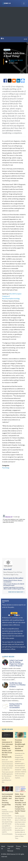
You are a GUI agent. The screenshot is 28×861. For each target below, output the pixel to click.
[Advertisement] (14, 22)
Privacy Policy (18, 847)
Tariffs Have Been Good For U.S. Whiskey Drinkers (17, 685)
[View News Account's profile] (6, 62)
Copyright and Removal (10, 848)
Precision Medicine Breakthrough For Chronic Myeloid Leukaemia (20, 745)
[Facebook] (2, 38)
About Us (3, 847)
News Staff (14, 60)
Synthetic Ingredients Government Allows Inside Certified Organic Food (13, 588)
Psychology (7, 49)
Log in (25, 39)
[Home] (7, 3)
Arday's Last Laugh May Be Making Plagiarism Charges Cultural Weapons (16, 663)
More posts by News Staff (15, 592)
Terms (25, 846)
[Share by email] (14, 81)
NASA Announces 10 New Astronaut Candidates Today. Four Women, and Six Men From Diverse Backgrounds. (7, 748)
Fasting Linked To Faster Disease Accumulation (12, 581)
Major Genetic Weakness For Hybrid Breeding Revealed (13, 584)
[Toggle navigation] (23, 3)
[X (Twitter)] (3, 38)
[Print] (23, 81)
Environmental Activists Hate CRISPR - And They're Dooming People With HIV (7, 800)
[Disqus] (14, 490)
